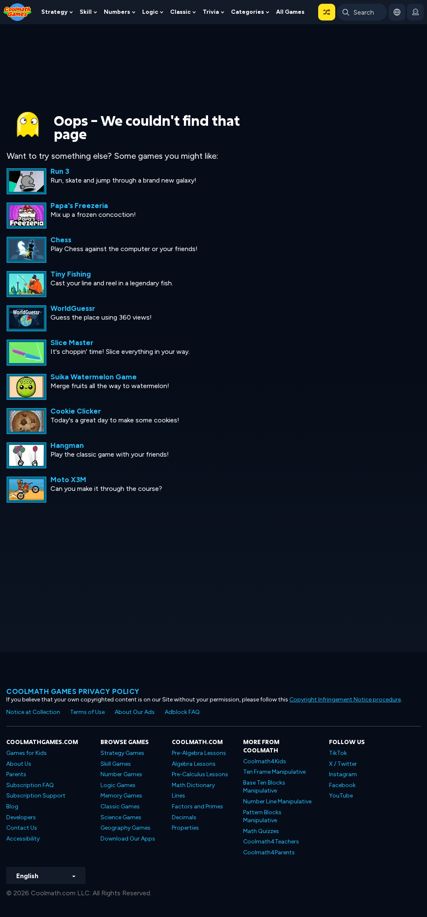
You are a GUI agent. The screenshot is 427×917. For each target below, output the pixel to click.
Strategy (54, 11)
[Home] (17, 11)
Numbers (117, 11)
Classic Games (120, 806)
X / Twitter (343, 763)
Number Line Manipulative (277, 801)
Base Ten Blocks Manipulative (264, 787)
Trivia (211, 11)
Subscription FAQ (30, 785)
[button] (326, 12)
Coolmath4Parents (269, 852)
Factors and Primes (197, 806)
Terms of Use (87, 712)
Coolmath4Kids (264, 761)
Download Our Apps (127, 838)
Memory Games (121, 795)
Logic (150, 11)
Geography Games (125, 827)
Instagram (343, 774)
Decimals (184, 817)
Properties (185, 827)
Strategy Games (122, 753)
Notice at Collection (33, 712)
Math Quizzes (261, 831)
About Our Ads (135, 712)
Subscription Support (35, 795)
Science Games (120, 817)
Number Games (121, 774)
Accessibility (23, 838)
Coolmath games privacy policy (73, 691)
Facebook (342, 785)
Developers (21, 817)
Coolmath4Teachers (271, 841)
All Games (290, 11)
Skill (86, 11)
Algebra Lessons (194, 763)
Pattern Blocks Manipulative (262, 816)
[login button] (415, 12)
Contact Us (21, 827)
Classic (180, 11)
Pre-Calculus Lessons (200, 774)
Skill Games (115, 763)
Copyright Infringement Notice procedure (345, 699)
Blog (12, 806)
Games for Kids (26, 753)
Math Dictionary (193, 785)
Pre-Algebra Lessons (199, 753)
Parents (16, 774)
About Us (18, 763)
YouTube (341, 795)
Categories (247, 11)
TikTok (338, 753)
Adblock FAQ (182, 712)
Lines (178, 795)
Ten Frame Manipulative (274, 771)
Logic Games (118, 785)
